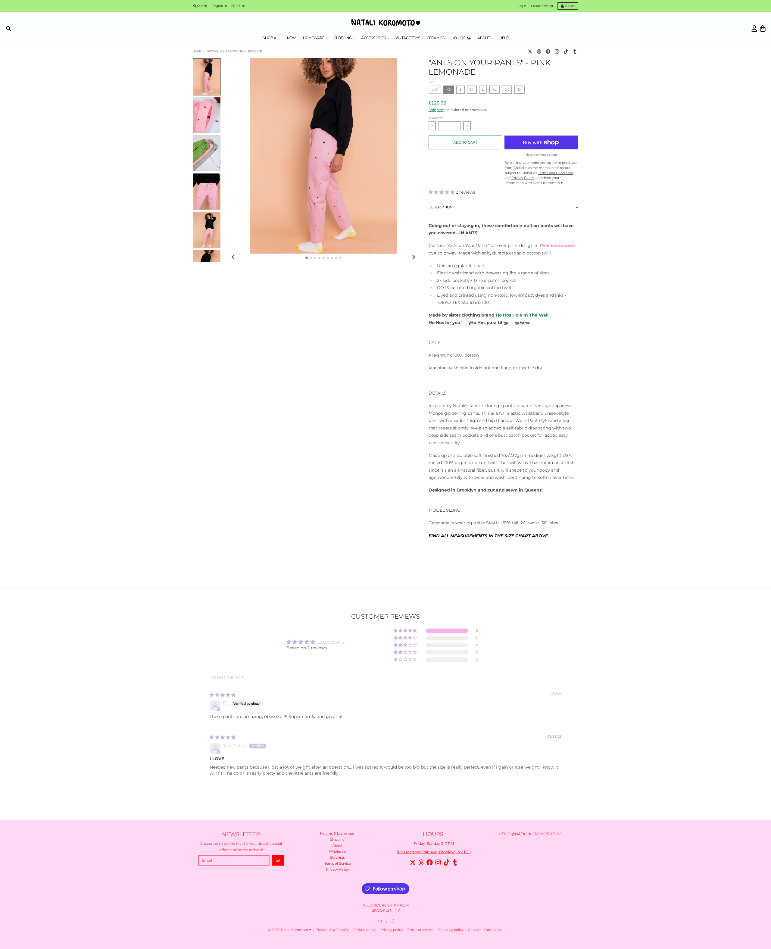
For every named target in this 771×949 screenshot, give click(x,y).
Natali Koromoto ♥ (296, 930)
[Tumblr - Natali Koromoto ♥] (574, 51)
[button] (442, 192)
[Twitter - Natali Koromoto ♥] (530, 51)
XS (449, 90)
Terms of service (420, 930)
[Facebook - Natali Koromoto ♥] (548, 51)
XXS (435, 90)
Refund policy (364, 930)
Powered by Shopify (332, 930)
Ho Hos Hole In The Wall (522, 315)
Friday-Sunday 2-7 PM (434, 843)
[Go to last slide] (233, 257)
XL (494, 90)
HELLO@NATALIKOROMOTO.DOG (530, 834)
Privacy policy (391, 930)
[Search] (8, 28)
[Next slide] (413, 257)
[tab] (306, 257)
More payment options (541, 155)
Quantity (436, 118)
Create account (542, 6)
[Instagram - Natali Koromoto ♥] (557, 51)
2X (507, 90)
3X (519, 90)
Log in (522, 6)
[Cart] (763, 28)
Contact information (484, 930)
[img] (223, 695)
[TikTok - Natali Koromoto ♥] (566, 51)
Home (197, 51)
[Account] (754, 28)
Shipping (437, 110)
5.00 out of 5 (331, 642)
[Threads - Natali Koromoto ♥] (538, 51)
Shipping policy (451, 930)
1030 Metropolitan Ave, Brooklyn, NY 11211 (434, 852)
